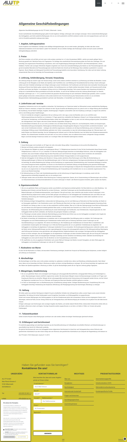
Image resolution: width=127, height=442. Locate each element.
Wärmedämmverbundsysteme (105, 387)
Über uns (67, 379)
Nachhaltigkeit (69, 387)
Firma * (36, 405)
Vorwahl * (37, 398)
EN (105, 3)
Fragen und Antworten (71, 395)
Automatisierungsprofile (103, 379)
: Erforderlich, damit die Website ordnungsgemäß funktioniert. (15, 430)
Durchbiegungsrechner (71, 400)
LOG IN (98, 3)
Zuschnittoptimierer (70, 404)
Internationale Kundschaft (72, 391)
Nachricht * (37, 412)
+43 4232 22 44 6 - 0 (25, 393)
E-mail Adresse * (39, 383)
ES (118, 3)
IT (111, 3)
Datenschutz (121, 439)
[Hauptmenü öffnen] (123, 3)
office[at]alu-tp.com (25, 398)
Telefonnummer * (47, 398)
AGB (63, 439)
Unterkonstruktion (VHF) (103, 383)
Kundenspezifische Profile (104, 391)
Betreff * (36, 391)
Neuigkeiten (68, 383)
